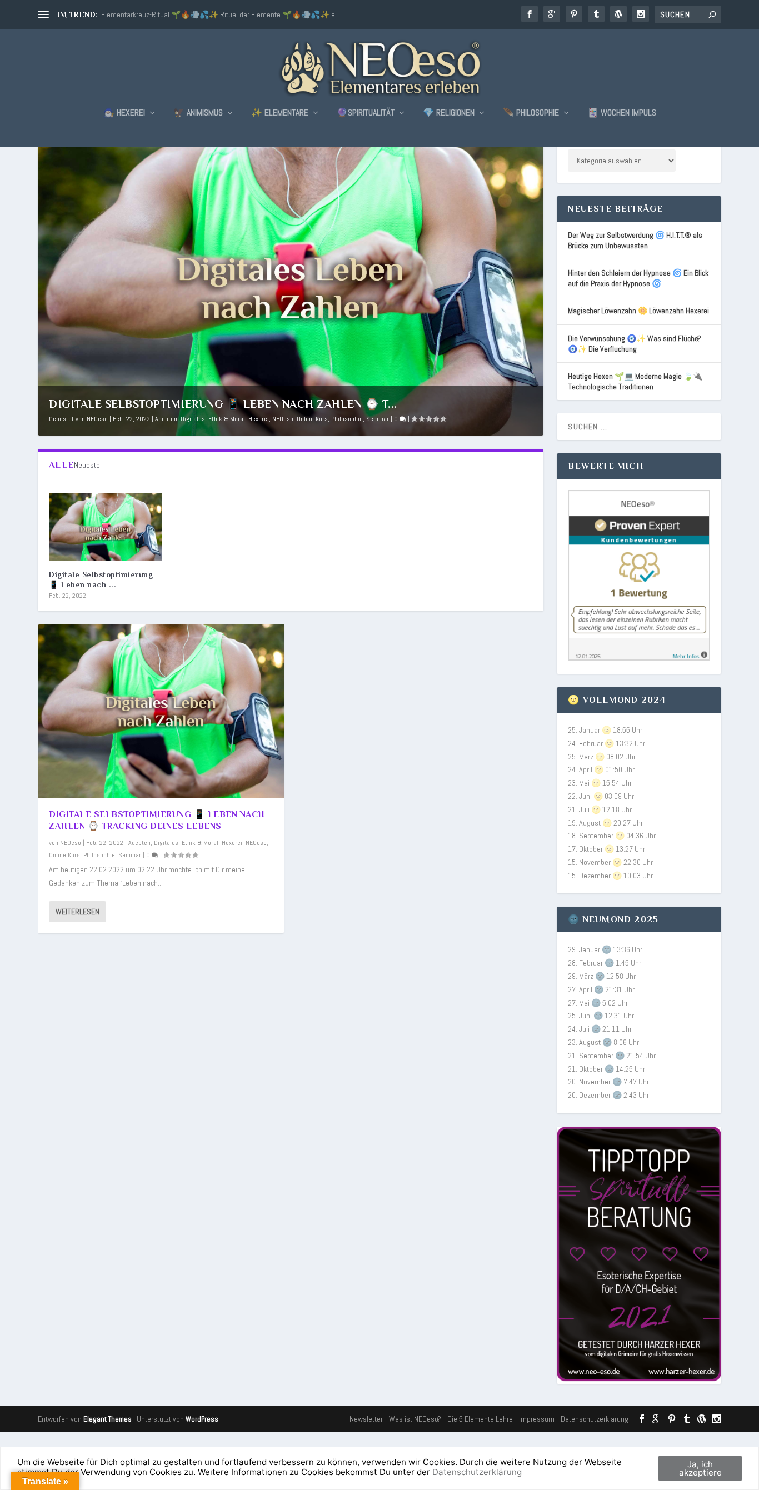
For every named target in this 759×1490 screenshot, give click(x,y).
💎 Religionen (449, 113)
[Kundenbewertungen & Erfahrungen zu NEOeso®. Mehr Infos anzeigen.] (639, 658)
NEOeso (97, 418)
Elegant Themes (107, 1419)
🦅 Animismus (198, 113)
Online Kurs (312, 418)
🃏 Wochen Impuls (621, 113)
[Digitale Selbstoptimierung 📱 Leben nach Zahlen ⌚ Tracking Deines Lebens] (105, 527)
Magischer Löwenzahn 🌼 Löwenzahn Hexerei (638, 311)
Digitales (193, 418)
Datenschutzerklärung (594, 1419)
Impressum (537, 1419)
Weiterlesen (77, 912)
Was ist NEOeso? (415, 1419)
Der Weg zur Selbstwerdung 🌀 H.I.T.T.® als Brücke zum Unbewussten (635, 240)
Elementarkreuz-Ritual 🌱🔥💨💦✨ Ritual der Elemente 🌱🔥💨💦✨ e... (220, 14)
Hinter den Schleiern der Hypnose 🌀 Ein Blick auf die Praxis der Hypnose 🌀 (638, 278)
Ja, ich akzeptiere (700, 1468)
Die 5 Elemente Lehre (480, 1419)
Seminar (377, 418)
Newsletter (366, 1419)
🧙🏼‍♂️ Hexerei (124, 113)
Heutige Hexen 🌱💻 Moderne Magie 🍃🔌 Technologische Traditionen (635, 381)
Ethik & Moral (226, 418)
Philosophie (347, 418)
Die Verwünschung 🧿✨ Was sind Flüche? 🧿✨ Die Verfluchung (634, 343)
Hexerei (258, 418)
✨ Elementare (279, 113)
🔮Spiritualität (366, 113)
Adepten (166, 418)
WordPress (202, 1419)
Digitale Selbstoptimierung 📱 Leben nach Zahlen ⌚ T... (223, 404)
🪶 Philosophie (531, 113)
